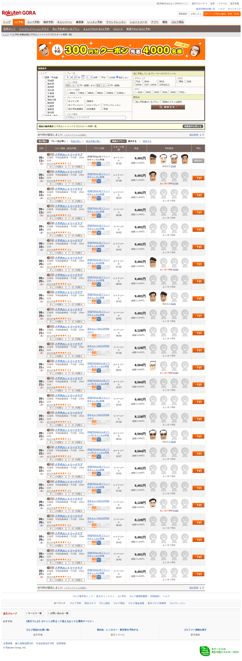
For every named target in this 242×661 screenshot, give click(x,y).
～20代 (139, 92)
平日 (103, 77)
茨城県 (51, 80)
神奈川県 (52, 100)
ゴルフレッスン (177, 603)
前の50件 (194, 134)
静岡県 (51, 103)
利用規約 (155, 596)
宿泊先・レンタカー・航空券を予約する (117, 629)
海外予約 (48, 22)
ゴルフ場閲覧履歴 (138, 596)
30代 (148, 92)
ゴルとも (118, 28)
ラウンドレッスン (116, 22)
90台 (162, 81)
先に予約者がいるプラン (66, 28)
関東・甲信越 (51, 77)
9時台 (100, 93)
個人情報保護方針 (24, 643)
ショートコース (138, 22)
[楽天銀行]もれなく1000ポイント (172, 3)
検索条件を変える (192, 126)
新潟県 (51, 112)
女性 (189, 81)
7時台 (82, 93)
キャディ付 (73, 101)
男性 (181, 81)
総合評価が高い (93, 141)
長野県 (51, 109)
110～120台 (150, 84)
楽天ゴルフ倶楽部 (157, 603)
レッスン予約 (94, 22)
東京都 (51, 96)
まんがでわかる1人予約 (96, 28)
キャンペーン (64, 22)
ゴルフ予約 (75, 603)
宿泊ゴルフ (90, 603)
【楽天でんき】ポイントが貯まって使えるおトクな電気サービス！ (59, 621)
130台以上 (165, 84)
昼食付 (90, 101)
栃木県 (51, 84)
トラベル (222, 3)
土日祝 (112, 77)
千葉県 (51, 93)
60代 (173, 92)
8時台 (91, 93)
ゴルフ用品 (177, 22)
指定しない (123, 77)
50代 (165, 92)
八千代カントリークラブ (68, 154)
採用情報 (61, 643)
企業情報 (7, 643)
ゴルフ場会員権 (136, 603)
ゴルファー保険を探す (195, 629)
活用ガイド (9, 28)
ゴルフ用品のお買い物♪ (38, 629)
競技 (164, 22)
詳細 (173, 166)
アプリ (155, 22)
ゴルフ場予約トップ (82, 596)
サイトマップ (234, 9)
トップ (6, 22)
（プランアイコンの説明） (75, 135)
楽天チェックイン (105, 596)
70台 (138, 81)
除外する (147, 141)
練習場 (79, 22)
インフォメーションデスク (34, 28)
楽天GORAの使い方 (205, 9)
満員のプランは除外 (172, 102)
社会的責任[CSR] (45, 643)
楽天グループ (198, 3)
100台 (139, 84)
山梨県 (51, 106)
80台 (147, 81)
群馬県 (51, 87)
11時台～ (121, 93)
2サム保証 (104, 603)
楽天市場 (234, 3)
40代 (156, 92)
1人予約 (18, 22)
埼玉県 (51, 90)
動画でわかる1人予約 (138, 28)
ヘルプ (221, 9)
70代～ (182, 92)
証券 (212, 3)
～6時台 (71, 93)
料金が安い (76, 141)
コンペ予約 (33, 22)
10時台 (110, 93)
